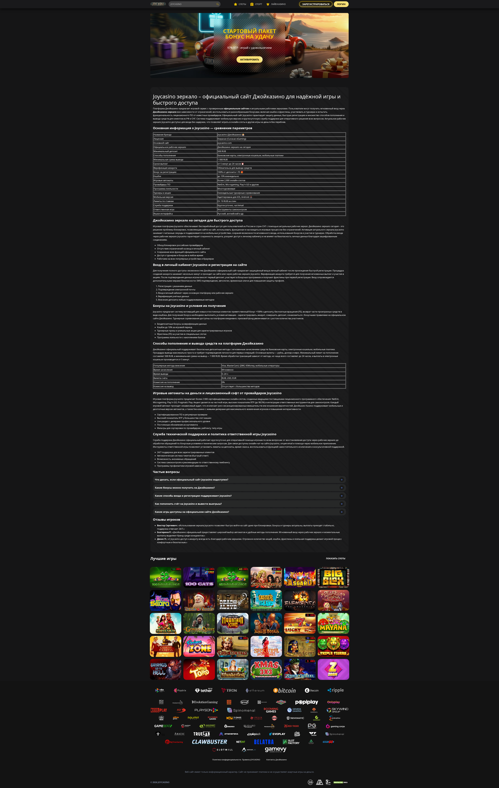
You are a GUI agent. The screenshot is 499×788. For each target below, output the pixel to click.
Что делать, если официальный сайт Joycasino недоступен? (191, 479)
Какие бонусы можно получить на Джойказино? (185, 487)
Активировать (249, 59)
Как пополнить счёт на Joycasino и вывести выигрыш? (188, 503)
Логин (341, 4)
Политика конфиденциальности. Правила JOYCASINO (236, 759)
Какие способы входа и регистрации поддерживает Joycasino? (193, 495)
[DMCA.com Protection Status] (341, 782)
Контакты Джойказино (276, 759)
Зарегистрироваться (315, 4)
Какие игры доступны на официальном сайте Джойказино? (192, 511)
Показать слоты (335, 558)
